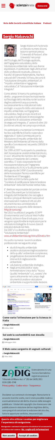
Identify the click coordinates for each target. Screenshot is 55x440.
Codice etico (22, 385)
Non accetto (9, 435)
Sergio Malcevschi (11, 324)
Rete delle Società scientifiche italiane (22, 23)
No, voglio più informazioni (35, 429)
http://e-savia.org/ (13, 209)
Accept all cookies (28, 435)
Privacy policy (8, 385)
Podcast (47, 23)
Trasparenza (34, 385)
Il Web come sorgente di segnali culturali (27, 349)
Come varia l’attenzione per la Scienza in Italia (27, 319)
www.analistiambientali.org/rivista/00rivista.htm (27, 235)
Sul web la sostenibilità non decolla (23, 334)
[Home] (22, 5)
